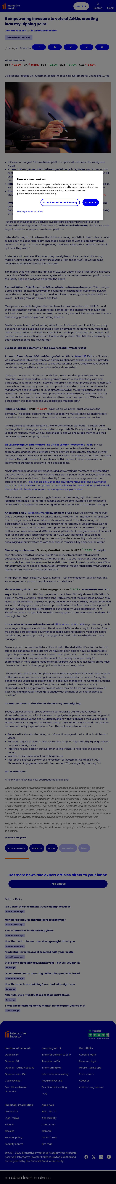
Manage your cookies (30, 211)
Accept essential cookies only (60, 202)
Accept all (90, 202)
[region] (58, 195)
